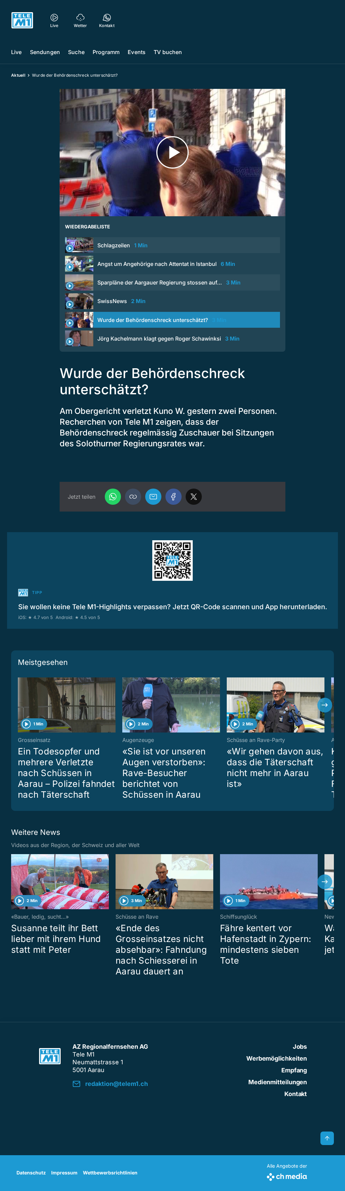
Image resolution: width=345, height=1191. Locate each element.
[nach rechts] (324, 705)
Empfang (294, 1070)
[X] (194, 497)
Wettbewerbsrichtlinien (110, 1172)
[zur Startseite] (22, 20)
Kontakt (295, 1093)
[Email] (153, 497)
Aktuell (18, 75)
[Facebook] (173, 497)
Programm (106, 52)
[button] (133, 497)
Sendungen (45, 52)
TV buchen (168, 52)
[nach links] (20, 705)
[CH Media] (287, 1175)
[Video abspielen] (172, 152)
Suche (76, 52)
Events (137, 52)
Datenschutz (31, 1172)
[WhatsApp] (113, 497)
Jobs (300, 1046)
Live (16, 52)
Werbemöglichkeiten (276, 1058)
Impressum (64, 1172)
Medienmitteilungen (277, 1082)
